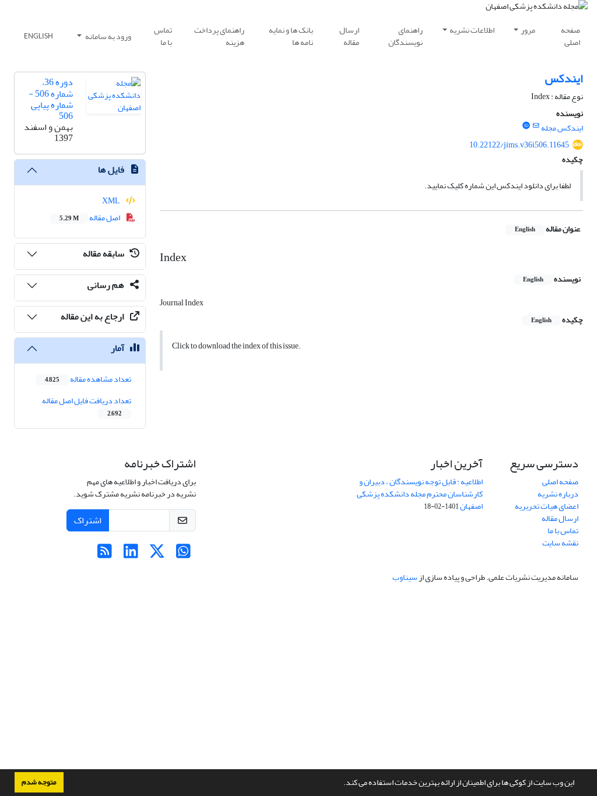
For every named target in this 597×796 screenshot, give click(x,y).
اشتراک (87, 520)
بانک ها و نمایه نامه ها (291, 36)
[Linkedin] (130, 554)
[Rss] (104, 554)
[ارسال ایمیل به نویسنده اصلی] (536, 126)
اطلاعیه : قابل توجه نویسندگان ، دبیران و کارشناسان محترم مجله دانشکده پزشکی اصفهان (420, 494)
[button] (340, 784)
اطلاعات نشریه (471, 30)
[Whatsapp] (183, 554)
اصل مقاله (90, 218)
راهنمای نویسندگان (405, 36)
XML (111, 201)
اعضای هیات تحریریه (546, 506)
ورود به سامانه (107, 36)
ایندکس (564, 78)
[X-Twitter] (157, 554)
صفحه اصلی (570, 36)
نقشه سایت (560, 543)
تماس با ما (163, 36)
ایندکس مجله (562, 128)
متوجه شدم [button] (39, 782)
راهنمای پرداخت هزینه (219, 36)
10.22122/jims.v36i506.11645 (519, 145)
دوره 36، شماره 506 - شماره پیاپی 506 (51, 99)
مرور (528, 30)
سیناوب (404, 577)
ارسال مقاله (349, 36)
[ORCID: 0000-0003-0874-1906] (526, 126)
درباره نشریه (558, 494)
